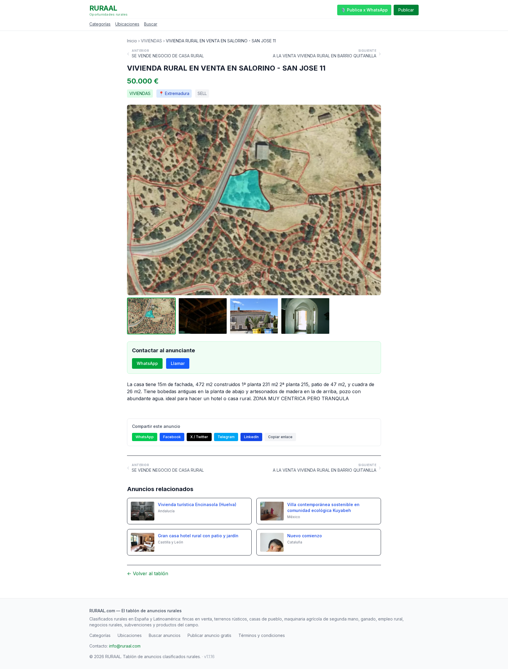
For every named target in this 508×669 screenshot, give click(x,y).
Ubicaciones (127, 23)
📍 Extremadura (174, 93)
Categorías (100, 23)
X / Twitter (199, 437)
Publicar (406, 9)
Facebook (172, 437)
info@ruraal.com (125, 645)
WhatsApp (147, 363)
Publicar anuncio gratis (209, 635)
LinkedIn (251, 437)
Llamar (178, 363)
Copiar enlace (280, 437)
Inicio (132, 40)
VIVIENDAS (151, 40)
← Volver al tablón (147, 573)
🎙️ (364, 9)
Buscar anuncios (165, 635)
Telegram (226, 437)
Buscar (150, 23)
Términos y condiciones (261, 635)
